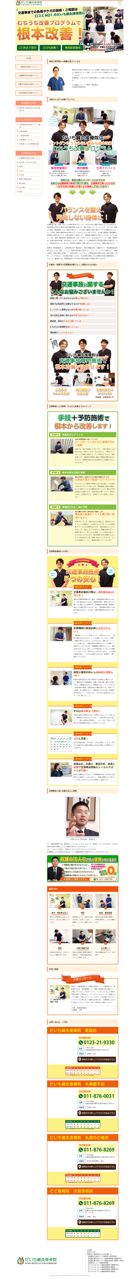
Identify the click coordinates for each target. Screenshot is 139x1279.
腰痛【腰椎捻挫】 (25, 179)
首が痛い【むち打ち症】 (28, 162)
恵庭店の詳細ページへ (29, 67)
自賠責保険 (23, 131)
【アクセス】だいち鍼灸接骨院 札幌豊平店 (103, 1265)
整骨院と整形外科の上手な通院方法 (29, 109)
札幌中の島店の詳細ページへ (28, 84)
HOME (28, 58)
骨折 (20, 192)
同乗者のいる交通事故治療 (29, 144)
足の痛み (22, 187)
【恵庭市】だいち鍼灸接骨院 (97, 1263)
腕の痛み (22, 183)
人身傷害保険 (24, 135)
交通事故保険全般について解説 (29, 126)
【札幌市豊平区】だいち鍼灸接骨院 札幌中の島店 (105, 1261)
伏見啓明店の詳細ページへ (29, 93)
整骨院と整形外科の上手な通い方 (99, 1254)
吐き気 (21, 175)
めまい (21, 171)
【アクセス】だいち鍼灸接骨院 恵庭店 (101, 1267)
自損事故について (25, 140)
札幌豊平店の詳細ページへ (29, 75)
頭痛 (20, 166)
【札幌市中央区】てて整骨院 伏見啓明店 (102, 1256)
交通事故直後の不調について (29, 158)
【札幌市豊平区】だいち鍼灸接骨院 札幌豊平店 (104, 1258)
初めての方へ (92, 1252)
